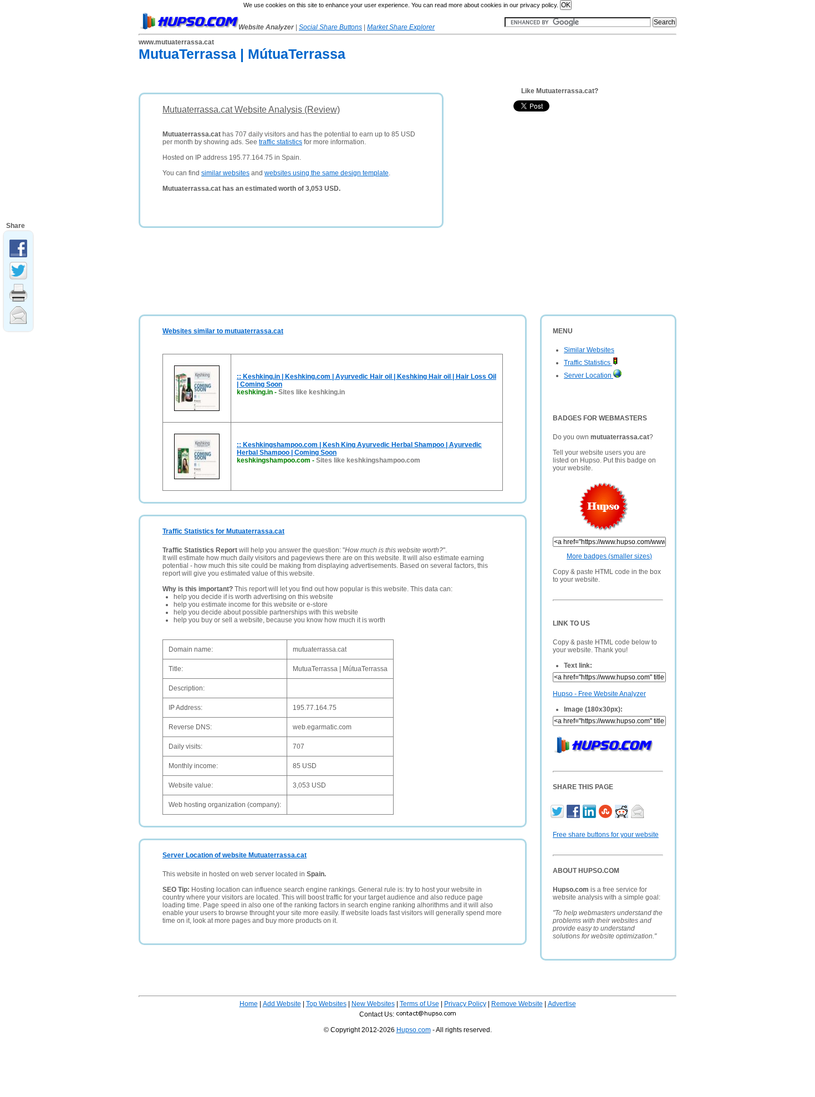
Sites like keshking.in (311, 392)
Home (249, 1004)
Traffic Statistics (588, 363)
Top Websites (326, 1004)
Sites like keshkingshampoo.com (368, 460)
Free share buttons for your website (606, 835)
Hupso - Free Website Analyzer (599, 694)
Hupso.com (413, 1030)
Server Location (588, 375)
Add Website (282, 1004)
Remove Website (517, 1004)
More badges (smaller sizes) (609, 556)
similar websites (225, 173)
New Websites (373, 1004)
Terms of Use (419, 1004)
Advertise (562, 1004)
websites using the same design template (326, 173)
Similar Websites (589, 350)
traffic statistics (280, 142)
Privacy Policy (465, 1004)
